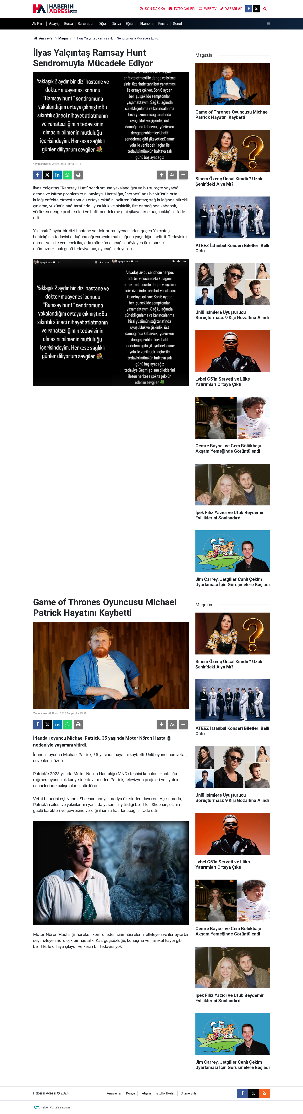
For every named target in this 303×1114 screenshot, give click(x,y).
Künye (130, 1093)
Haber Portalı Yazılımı (56, 1107)
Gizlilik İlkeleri (165, 1093)
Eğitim (131, 24)
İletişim (146, 1093)
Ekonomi (146, 24)
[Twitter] (47, 175)
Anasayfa (45, 38)
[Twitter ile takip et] (256, 8)
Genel (177, 24)
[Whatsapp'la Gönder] (67, 175)
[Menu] (268, 24)
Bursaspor (86, 24)
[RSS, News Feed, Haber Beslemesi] (264, 1093)
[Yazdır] (78, 175)
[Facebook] (37, 175)
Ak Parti (38, 24)
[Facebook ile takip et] (248, 8)
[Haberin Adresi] (55, 8)
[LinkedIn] (57, 175)
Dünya (116, 24)
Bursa (68, 24)
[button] (161, 175)
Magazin (64, 38)
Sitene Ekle (189, 1093)
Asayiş (54, 24)
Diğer (102, 24)
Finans (163, 24)
